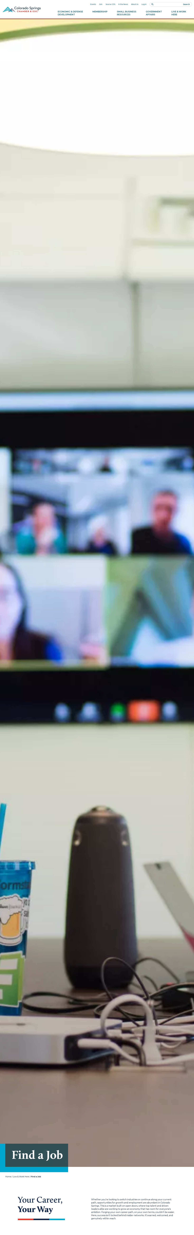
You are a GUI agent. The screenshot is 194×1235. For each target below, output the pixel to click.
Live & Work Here (21, 1176)
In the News (123, 4)
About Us (134, 4)
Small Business (126, 13)
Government (154, 13)
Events (93, 4)
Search (186, 4)
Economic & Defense (70, 13)
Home (8, 1176)
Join (100, 4)
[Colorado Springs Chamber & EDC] (22, 9)
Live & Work (178, 13)
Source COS (110, 4)
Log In (143, 4)
